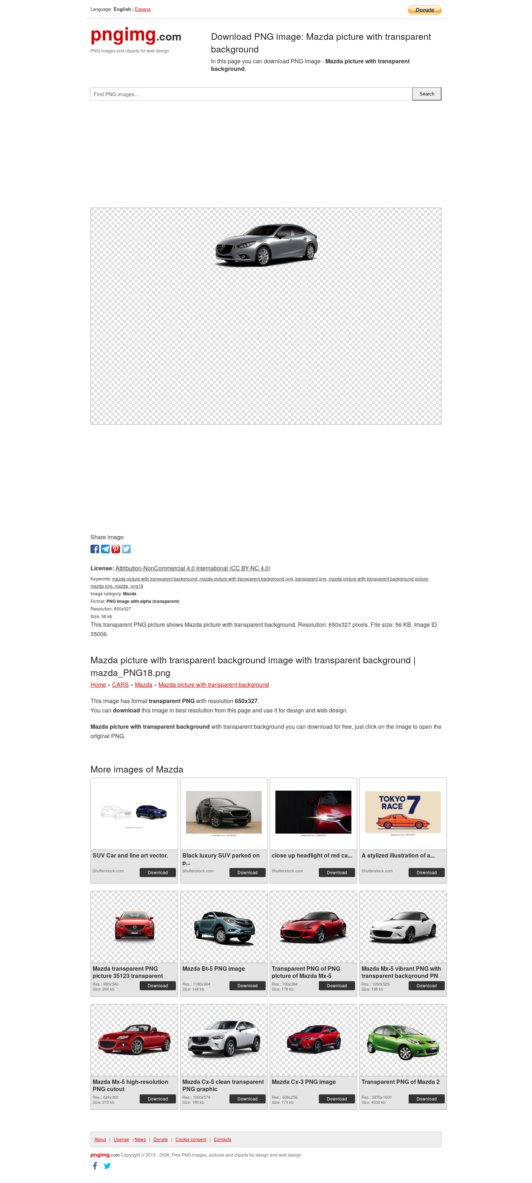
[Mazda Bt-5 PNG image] (224, 927)
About (100, 1139)
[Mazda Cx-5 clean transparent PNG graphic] (224, 1040)
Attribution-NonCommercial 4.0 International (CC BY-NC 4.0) (192, 568)
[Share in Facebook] (94, 549)
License (121, 1139)
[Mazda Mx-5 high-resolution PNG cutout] (134, 1040)
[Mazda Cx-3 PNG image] (313, 1040)
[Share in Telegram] (105, 549)
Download (158, 872)
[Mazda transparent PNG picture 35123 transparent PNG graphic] (134, 927)
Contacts (222, 1139)
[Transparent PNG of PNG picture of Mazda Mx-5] (313, 927)
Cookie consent (191, 1139)
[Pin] (115, 549)
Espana (143, 8)
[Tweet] (126, 549)
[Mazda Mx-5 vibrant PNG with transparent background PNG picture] (403, 927)
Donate (160, 1139)
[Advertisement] (266, 157)
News (140, 1139)
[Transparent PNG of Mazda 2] (403, 1040)
